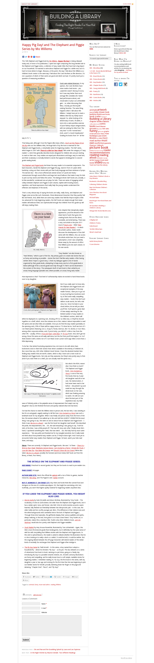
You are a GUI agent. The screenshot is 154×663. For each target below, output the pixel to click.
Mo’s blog (32, 478)
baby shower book (101, 112)
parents (108, 143)
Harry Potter (105, 134)
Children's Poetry (95, 223)
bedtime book (95, 114)
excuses (93, 128)
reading (53, 584)
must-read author (44, 584)
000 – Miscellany (95, 68)
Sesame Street (99, 160)
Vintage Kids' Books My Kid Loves (100, 211)
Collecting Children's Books (98, 184)
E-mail (44, 608)
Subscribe (127, 4)
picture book (99, 147)
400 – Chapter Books (96, 85)
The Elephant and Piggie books (33, 165)
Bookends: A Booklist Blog (98, 181)
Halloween (97, 134)
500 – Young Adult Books (98, 88)
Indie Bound (94, 226)
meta (100, 138)
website (54, 475)
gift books (101, 131)
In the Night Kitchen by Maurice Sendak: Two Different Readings (52, 653)
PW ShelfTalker (94, 197)
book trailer (95, 116)
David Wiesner (101, 126)
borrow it (104, 116)
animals (31, 584)
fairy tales (99, 129)
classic (105, 121)
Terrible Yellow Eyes (96, 229)
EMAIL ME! (122, 53)
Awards (92, 112)
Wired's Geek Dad (95, 232)
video (99, 162)
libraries (93, 138)
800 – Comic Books (96, 97)
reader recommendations (100, 151)
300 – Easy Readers (96, 82)
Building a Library (100, 118)
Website (44, 612)
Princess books (98, 150)
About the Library (29, 4)
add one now (37, 595)
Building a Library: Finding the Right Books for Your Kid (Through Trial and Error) (75, 23)
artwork (102, 109)
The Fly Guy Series (30, 547)
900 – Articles (94, 100)
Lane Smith (102, 136)
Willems (58, 584)
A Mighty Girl (94, 220)
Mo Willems (53, 61)
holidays (93, 136)
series (92, 160)
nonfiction (99, 143)
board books (105, 114)
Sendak (105, 158)
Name (44, 604)
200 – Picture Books (96, 79)
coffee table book (94, 124)
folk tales (105, 129)
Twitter (55, 478)
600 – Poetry (94, 91)
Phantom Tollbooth (96, 145)
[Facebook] (23, 57)
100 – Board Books (96, 76)
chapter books (96, 121)
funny (36, 584)
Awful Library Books (96, 241)
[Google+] (31, 57)
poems (92, 150)
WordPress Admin (126, 658)
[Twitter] (26, 57)
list (97, 138)
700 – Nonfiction (95, 94)
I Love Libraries (94, 244)
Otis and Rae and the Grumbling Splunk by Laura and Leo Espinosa (57, 649)
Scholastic (100, 158)
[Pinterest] (28, 57)
